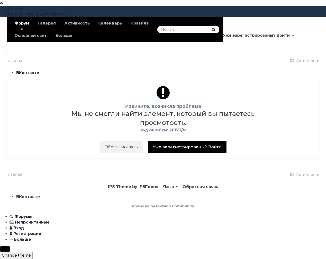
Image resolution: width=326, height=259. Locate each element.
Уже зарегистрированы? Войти (257, 35)
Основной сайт (31, 35)
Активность (77, 23)
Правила (140, 23)
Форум (22, 23)
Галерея (47, 23)
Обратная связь (121, 146)
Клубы (18, 47)
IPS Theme (119, 186)
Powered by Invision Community (163, 206)
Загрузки (69, 47)
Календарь (110, 23)
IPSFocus (148, 186)
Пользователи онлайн (112, 47)
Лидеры (153, 47)
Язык (169, 186)
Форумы (42, 47)
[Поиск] (213, 29)
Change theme (16, 255)
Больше (64, 35)
